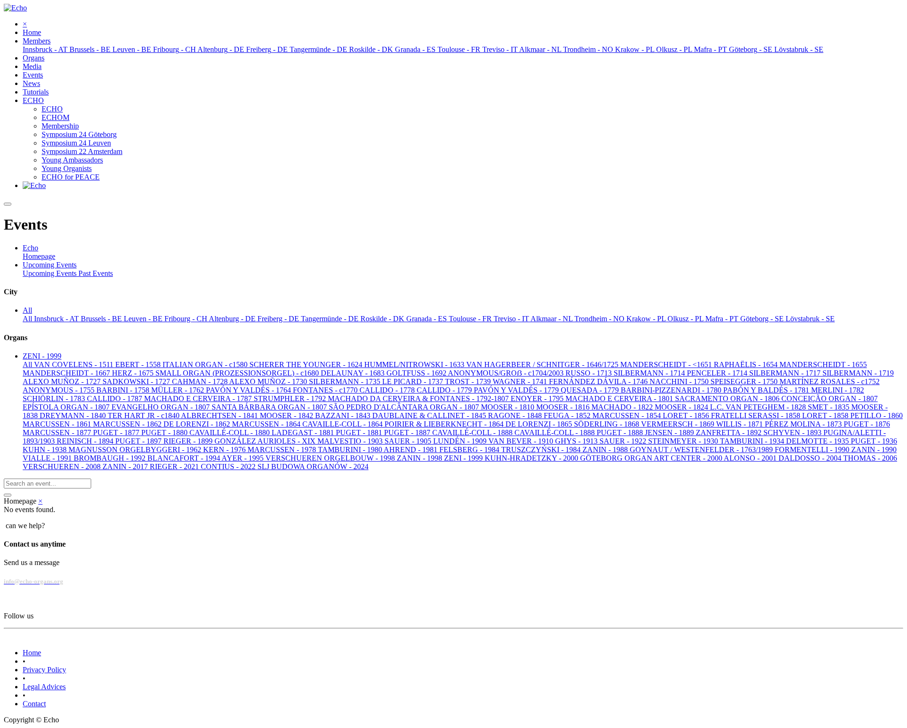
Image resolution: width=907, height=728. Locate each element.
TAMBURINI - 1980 (351, 449)
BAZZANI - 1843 (343, 415)
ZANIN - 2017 (126, 466)
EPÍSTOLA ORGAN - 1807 (67, 407)
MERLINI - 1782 (837, 390)
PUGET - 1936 (874, 441)
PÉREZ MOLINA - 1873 (804, 424)
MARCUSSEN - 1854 (627, 415)
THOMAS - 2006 (870, 458)
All (28, 319)
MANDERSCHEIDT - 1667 (67, 373)
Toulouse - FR (471, 319)
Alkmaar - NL (552, 319)
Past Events (95, 273)
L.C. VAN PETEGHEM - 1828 (759, 407)
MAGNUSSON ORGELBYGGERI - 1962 (135, 449)
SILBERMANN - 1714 (650, 373)
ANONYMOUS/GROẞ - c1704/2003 (506, 373)
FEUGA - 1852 (568, 415)
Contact (34, 704)
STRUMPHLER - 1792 (291, 398)
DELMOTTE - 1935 (818, 441)
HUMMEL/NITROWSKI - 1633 (415, 364)
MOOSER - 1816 (563, 407)
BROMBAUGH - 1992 (110, 458)
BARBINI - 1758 (123, 390)
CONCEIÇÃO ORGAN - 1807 (829, 398)
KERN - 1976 (225, 449)
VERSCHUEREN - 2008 (63, 466)
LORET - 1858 (826, 415)
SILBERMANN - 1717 (785, 373)
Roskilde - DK (383, 319)
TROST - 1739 (469, 381)
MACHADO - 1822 (623, 407)
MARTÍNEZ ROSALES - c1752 (829, 381)
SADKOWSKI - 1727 (137, 381)
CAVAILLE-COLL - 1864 (343, 424)
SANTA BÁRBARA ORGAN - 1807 (270, 407)
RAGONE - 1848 (516, 415)
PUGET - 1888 (621, 432)
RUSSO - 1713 (589, 373)
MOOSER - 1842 (287, 415)
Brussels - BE (102, 319)
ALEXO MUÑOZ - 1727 (63, 381)
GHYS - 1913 (577, 441)
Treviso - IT (512, 319)
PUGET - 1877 (117, 432)
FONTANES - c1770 (326, 390)
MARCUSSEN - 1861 (58, 424)
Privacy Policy (44, 670)
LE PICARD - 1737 (413, 381)
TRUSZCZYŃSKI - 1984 (541, 449)
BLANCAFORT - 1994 (184, 458)
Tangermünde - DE (330, 319)
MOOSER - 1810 (508, 407)
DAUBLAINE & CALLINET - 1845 (430, 415)
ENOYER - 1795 (538, 398)
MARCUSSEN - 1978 (283, 449)
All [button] (27, 310)
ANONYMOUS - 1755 (59, 390)
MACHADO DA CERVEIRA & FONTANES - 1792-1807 (419, 398)
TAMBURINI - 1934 (753, 441)
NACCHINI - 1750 (680, 381)
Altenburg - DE (233, 319)
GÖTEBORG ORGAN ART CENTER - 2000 (652, 458)
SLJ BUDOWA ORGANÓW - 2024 (312, 466)
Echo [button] (30, 248)
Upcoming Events (50, 273)
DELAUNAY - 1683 (353, 373)
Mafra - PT (722, 319)
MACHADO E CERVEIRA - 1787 (199, 398)
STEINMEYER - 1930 (684, 441)
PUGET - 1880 (165, 432)
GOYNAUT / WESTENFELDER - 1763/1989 (702, 449)
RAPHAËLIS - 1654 (746, 364)
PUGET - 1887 (408, 432)
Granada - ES (427, 319)
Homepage (39, 256)
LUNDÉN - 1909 (460, 441)
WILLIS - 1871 (740, 424)
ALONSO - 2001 (751, 458)
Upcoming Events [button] (50, 265)
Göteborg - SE (763, 319)
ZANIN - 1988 (606, 449)
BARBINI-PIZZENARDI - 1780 (672, 390)
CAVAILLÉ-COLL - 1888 (473, 432)
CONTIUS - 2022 (229, 466)
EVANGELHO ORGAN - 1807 (161, 407)
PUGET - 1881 (360, 432)
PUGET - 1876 (867, 424)
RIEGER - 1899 (188, 441)
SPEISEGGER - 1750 (744, 381)
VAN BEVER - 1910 (521, 441)
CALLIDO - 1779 (445, 390)
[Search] (7, 495)
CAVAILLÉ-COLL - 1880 (230, 432)
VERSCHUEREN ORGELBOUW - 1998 (331, 458)
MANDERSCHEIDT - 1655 (823, 364)
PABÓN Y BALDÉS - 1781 (767, 390)
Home (32, 653)
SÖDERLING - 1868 (607, 424)
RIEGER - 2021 (175, 466)
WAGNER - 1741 (521, 381)
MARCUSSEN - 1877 (58, 432)
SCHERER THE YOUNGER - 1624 (306, 364)
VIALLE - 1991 (48, 458)
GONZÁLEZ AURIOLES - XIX (265, 441)
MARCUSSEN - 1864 (267, 424)
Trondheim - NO (600, 319)
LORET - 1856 (687, 415)
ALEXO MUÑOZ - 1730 (269, 381)
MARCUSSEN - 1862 (128, 424)
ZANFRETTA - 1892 (729, 432)
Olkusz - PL (686, 319)
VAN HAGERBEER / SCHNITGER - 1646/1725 (543, 364)
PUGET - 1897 (139, 441)
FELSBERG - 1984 (470, 449)
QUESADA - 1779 (591, 390)
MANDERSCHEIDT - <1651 (667, 364)
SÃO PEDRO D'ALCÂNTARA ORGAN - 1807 (405, 407)
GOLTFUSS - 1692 (417, 373)
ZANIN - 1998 (420, 458)
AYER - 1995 (243, 458)
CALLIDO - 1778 (388, 390)
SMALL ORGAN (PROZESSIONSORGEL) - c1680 (238, 373)
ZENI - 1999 (464, 458)
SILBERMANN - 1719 (858, 373)
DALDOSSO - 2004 (811, 458)
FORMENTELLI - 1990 (813, 449)
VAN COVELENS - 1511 (74, 364)
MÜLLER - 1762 (178, 390)
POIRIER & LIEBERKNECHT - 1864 (445, 424)
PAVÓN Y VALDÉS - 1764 (249, 390)
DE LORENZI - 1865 (539, 424)
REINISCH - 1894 (86, 441)
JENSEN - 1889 (670, 432)
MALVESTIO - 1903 (351, 441)
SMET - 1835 (829, 407)
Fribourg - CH (186, 319)
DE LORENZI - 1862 (197, 424)
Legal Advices (44, 687)
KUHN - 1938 (45, 449)
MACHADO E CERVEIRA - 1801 (620, 398)
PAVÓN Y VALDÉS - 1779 (517, 390)
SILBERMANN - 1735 (345, 381)
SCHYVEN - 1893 (793, 432)
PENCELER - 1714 (718, 373)
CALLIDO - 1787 (115, 398)
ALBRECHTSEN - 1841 (220, 415)
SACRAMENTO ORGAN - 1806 (728, 398)
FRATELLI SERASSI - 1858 (756, 415)
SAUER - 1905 (409, 441)
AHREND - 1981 (411, 449)
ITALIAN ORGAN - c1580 (206, 364)
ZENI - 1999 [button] (42, 356)
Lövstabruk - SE (810, 319)
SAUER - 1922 (623, 441)
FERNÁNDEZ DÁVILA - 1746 (599, 381)
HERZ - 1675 (133, 373)
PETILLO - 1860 (876, 415)
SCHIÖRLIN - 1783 (55, 398)
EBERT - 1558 (139, 364)
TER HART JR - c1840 (144, 415)
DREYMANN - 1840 (74, 415)
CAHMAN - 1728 (200, 381)
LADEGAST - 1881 (304, 432)
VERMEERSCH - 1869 (678, 424)
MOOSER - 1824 (682, 407)
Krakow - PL (646, 319)
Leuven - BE (144, 319)
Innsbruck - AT (57, 319)
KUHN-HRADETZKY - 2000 (532, 458)
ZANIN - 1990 (874, 449)
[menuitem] (32, 32)
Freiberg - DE (279, 319)
